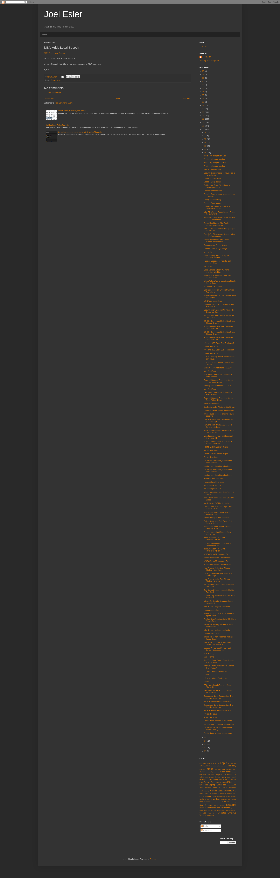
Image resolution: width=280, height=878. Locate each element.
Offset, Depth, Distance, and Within (72, 111)
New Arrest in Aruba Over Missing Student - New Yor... (217, 569)
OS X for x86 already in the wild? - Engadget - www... (217, 544)
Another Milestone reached (214, 159)
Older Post (186, 99)
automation (216, 766)
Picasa (206, 675)
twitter (219, 810)
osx (202, 796)
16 (203, 92)
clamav (202, 772)
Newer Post (49, 99)
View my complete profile (209, 61)
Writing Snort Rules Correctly (57, 125)
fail (235, 774)
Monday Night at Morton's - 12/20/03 (218, 368)
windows (232, 813)
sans (216, 805)
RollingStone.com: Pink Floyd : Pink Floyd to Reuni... (218, 508)
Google (53, 80)
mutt (227, 791)
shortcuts (203, 808)
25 (203, 71)
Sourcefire (225, 808)
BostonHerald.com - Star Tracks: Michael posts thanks (216, 224)
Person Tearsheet (211, 450)
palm (228, 796)
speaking (203, 810)
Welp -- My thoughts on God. (215, 156)
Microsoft (223, 787)
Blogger (153, 859)
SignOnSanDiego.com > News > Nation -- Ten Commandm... (219, 219)
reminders (207, 802)
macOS (233, 785)
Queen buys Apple (211, 346)
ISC (229, 782)
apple (223, 763)
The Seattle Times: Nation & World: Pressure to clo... (217, 513)
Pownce (224, 799)
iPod (212, 782)
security (231, 804)
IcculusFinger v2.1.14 (212, 485)
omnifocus (213, 793)
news (59, 80)
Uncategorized (231, 810)
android (209, 763)
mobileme (232, 787)
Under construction (211, 610)
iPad (201, 782)
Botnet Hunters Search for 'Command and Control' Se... (218, 327)
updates (203, 813)
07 (203, 123)
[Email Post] (62, 76)
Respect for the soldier (213, 169)
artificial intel (208, 766)
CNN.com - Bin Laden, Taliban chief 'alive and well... (218, 462)
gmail (234, 777)
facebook (228, 774)
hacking (214, 780)
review (227, 802)
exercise (211, 774)
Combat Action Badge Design (215, 245)
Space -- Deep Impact (212, 182)
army (201, 766)
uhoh (223, 810)
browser (218, 769)
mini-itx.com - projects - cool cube (217, 607)
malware (208, 787)
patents (233, 796)
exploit (219, 774)
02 (205, 748)
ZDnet (212, 815)
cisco (234, 769)
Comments (207, 831)
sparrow (233, 808)
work (208, 815)
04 (205, 741)
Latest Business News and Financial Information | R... (218, 420)
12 (203, 105)
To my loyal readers (211, 404)
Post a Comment (54, 93)
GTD (209, 780)
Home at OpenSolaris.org (214, 479)
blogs (210, 768)
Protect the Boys (210, 714)
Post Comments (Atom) (64, 103)
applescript (232, 763)
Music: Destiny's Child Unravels (216, 503)
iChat (228, 780)
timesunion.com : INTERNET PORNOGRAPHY (215, 539)
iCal (224, 779)
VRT (214, 813)
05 (203, 129)
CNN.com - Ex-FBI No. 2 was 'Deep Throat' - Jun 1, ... (218, 729)
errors (234, 772)
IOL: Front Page (210, 371)
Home (44, 34)
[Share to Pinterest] (78, 76)
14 (203, 99)
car (223, 769)
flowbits (211, 777)
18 (203, 88)
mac (228, 785)
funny (223, 777)
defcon (222, 772)
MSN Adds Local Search (54, 53)
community (209, 772)
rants (201, 802)
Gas (228, 777)
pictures (209, 799)
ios (235, 779)
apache (216, 763)
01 (205, 751)
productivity (232, 799)
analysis (203, 763)
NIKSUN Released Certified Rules (217, 702)
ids (232, 779)
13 (203, 102)
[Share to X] (72, 76)
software (216, 808)
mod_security (204, 791)
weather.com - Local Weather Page (218, 466)
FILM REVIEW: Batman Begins (216, 447)
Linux (219, 785)
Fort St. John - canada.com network (218, 721)
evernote (203, 774)
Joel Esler (63, 14)
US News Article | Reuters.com (216, 671)
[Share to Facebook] (75, 76)
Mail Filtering (209, 654)
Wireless (203, 815)
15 (203, 95)
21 (203, 81)
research (220, 802)
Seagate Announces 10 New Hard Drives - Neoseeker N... (217, 643)
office (206, 793)
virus (209, 813)
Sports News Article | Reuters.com (217, 558)
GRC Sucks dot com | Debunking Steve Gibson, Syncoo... (219, 322)
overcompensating (219, 796)
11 (203, 109)
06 (203, 126)
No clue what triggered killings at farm (219, 724)
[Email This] (67, 76)
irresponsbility (222, 782)
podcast (216, 799)
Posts (205, 826)
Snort (209, 808)
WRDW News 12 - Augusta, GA (216, 554)
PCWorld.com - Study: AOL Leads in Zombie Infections (218, 426)
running (233, 802)
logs (224, 785)
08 (203, 119)
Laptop (212, 785)
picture (203, 799)
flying (217, 777)
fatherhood (204, 777)
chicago (228, 769)
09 (203, 116)
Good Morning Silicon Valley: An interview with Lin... (216, 257)
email (228, 772)
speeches (209, 810)
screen (222, 805)
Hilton (220, 779)
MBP (215, 787)
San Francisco (206, 805)
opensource (222, 793)
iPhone (206, 782)
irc (216, 782)
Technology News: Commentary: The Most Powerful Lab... (218, 697)
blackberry (232, 766)
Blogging (202, 769)
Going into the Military (212, 178)
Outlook (208, 797)
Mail (201, 787)
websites (222, 813)
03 (205, 744)
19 (203, 85)
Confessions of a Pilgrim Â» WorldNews (219, 407)
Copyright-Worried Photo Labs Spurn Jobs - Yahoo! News (218, 381)
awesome (224, 766)
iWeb (202, 785)
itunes (233, 782)
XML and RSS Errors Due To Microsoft (219, 343)
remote (214, 802)
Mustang (221, 791)
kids (206, 785)
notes (201, 793)
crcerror (216, 772)
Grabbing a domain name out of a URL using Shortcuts (80, 132)
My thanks (208, 252)
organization (231, 793)
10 (203, 112)
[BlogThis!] (70, 76)
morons (213, 791)
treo (215, 810)
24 (203, 75)
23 (203, 78)
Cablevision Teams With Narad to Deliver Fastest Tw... (217, 186)
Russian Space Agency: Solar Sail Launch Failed (217, 262)
